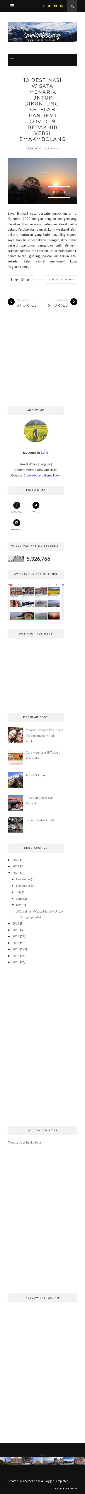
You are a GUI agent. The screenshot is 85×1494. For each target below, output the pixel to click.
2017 (15, 936)
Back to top (65, 1488)
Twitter (35, 512)
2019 (15, 923)
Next (64, 192)
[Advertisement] (42, 363)
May (19, 905)
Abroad (34, 148)
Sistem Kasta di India (40, 820)
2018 (15, 930)
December (23, 879)
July (18, 892)
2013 (15, 962)
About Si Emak (35, 775)
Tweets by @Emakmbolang (26, 1142)
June (19, 898)
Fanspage (16, 512)
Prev (53, 192)
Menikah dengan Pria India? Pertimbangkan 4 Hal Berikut (44, 735)
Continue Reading (61, 279)
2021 (15, 866)
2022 (15, 860)
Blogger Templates (56, 1481)
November (23, 885)
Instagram (16, 529)
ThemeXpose (32, 1481)
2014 (15, 955)
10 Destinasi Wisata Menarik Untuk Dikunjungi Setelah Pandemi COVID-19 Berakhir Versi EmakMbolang (42, 109)
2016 (15, 943)
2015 (15, 949)
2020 (15, 873)
